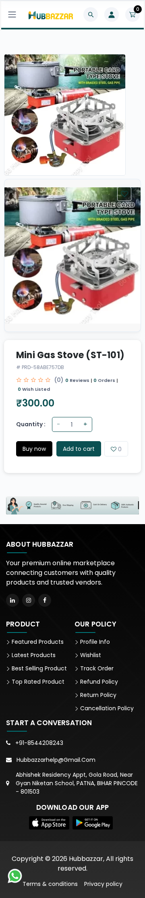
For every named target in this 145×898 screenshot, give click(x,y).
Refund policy (98, 682)
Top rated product (37, 682)
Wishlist (90, 655)
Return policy (97, 695)
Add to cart (79, 449)
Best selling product (38, 668)
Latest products (33, 655)
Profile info (94, 642)
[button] (49, 823)
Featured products (37, 642)
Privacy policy (103, 884)
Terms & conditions (50, 884)
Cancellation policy (106, 708)
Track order (96, 668)
